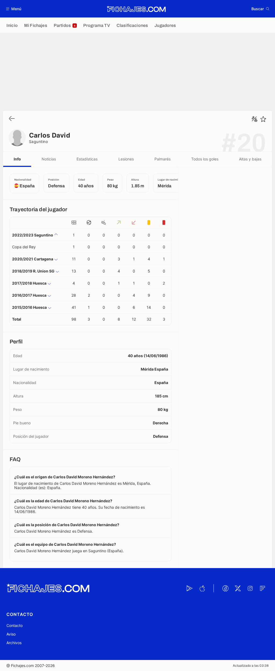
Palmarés (162, 159)
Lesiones (126, 159)
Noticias (49, 159)
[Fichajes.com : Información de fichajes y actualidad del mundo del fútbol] (136, 9)
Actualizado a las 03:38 (251, 665)
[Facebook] (225, 588)
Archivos (13, 642)
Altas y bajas (250, 159)
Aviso (11, 634)
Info (17, 159)
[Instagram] (250, 588)
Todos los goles (204, 159)
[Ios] (202, 588)
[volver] (12, 119)
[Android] (190, 588)
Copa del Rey (24, 247)
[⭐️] (263, 119)
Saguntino (38, 141)
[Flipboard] (262, 588)
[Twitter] (238, 588)
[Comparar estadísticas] (254, 119)
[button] (13, 8)
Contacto (14, 625)
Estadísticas (87, 159)
